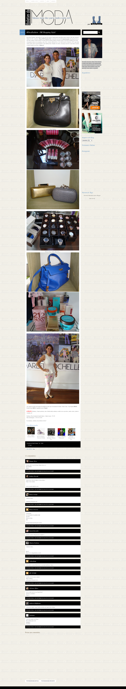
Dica (34, 449)
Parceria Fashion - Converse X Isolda (41, 437)
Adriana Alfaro (33, 588)
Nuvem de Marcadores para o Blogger (92, 195)
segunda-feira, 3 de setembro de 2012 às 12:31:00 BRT (40, 556)
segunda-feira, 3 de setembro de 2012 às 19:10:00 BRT (40, 626)
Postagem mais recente (48, 681)
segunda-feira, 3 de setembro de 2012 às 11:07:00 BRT (40, 471)
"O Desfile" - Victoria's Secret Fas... (71, 438)
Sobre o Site (34, 1)
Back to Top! (74, 687)
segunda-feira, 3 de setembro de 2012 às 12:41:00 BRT (40, 583)
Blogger (58, 687)
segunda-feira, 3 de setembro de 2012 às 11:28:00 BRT (40, 504)
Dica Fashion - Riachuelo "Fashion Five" (51, 438)
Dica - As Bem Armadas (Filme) (31, 436)
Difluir (68, 687)
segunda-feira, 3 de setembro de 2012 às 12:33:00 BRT (40, 568)
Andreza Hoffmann (35, 603)
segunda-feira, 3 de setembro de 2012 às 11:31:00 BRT (40, 525)
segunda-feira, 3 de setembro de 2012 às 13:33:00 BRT (40, 598)
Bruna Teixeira (33, 509)
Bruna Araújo (33, 494)
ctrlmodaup (32, 561)
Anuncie (53, 1)
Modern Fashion (34, 543)
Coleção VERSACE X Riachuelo (61, 437)
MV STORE (32, 573)
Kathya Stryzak (33, 476)
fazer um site (92, 198)
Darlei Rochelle (34, 531)
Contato (42, 1)
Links (47, 1)
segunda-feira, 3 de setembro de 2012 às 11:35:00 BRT (40, 537)
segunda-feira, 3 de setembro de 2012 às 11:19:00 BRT (40, 489)
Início (27, 1)
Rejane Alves (33, 461)
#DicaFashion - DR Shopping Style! (41, 32)
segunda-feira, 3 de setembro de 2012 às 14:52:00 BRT (40, 610)
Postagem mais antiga (32, 681)
